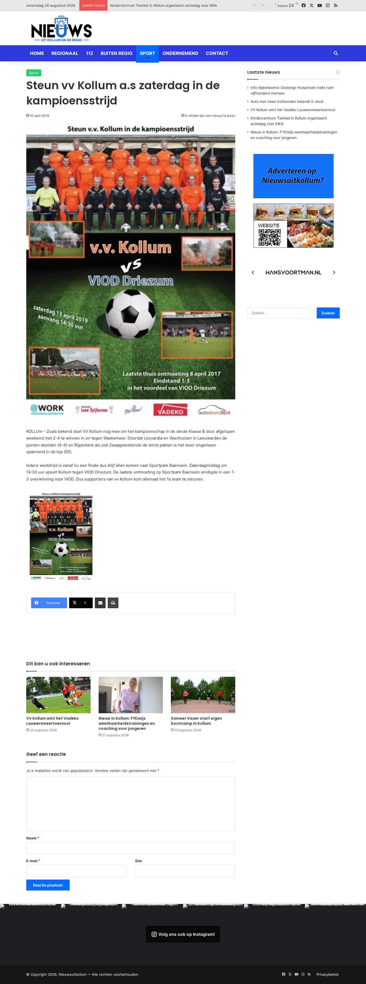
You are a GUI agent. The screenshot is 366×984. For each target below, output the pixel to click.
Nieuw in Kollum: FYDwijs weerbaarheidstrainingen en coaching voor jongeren (127, 723)
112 (89, 53)
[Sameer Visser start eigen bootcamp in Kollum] (203, 695)
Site (138, 861)
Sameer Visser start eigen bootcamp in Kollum (196, 721)
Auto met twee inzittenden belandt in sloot (287, 101)
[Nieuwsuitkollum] (61, 29)
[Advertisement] (237, 27)
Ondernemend (180, 53)
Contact (217, 53)
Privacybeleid (327, 974)
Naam (32, 838)
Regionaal (65, 53)
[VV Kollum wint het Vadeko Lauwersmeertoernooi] (58, 695)
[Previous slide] (253, 272)
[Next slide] (334, 272)
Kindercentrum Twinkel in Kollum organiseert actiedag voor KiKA (163, 5)
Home (37, 53)
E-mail (33, 861)
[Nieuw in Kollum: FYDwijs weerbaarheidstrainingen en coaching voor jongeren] (131, 695)
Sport (147, 53)
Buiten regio (116, 53)
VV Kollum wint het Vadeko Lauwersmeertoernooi (52, 721)
